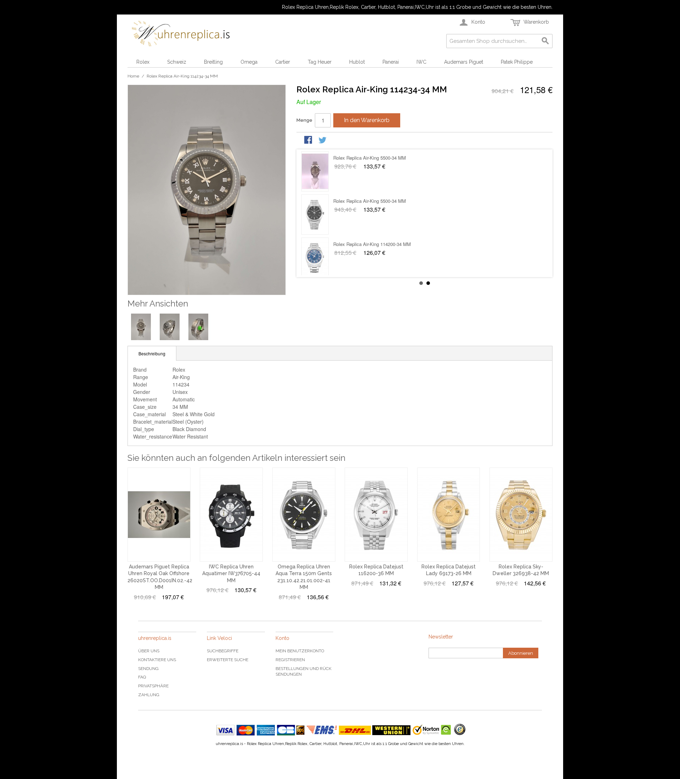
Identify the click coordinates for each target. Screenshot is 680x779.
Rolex (142, 62)
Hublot (357, 62)
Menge (304, 120)
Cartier (282, 62)
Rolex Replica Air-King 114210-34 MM (372, 244)
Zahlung (148, 694)
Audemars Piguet (463, 62)
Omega (248, 62)
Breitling (213, 62)
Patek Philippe (517, 62)
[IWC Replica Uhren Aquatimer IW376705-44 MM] (231, 515)
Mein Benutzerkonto (300, 650)
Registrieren (290, 659)
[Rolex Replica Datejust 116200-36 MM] (376, 515)
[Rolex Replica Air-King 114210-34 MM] (315, 257)
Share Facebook (308, 140)
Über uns (148, 650)
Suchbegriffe (222, 650)
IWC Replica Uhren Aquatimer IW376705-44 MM (231, 573)
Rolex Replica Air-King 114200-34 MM (372, 157)
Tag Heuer (320, 62)
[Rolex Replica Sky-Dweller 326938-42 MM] (520, 515)
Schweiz (176, 62)
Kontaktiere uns (157, 659)
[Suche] (545, 41)
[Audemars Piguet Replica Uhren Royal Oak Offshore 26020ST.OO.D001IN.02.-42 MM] (159, 515)
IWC (421, 62)
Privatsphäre (153, 685)
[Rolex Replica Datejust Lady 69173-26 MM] (448, 515)
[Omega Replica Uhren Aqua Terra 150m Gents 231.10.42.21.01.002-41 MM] (303, 515)
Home (133, 76)
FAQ (142, 677)
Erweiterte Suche (227, 659)
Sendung (148, 668)
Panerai (390, 62)
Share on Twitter (323, 140)
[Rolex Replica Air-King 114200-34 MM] (315, 171)
